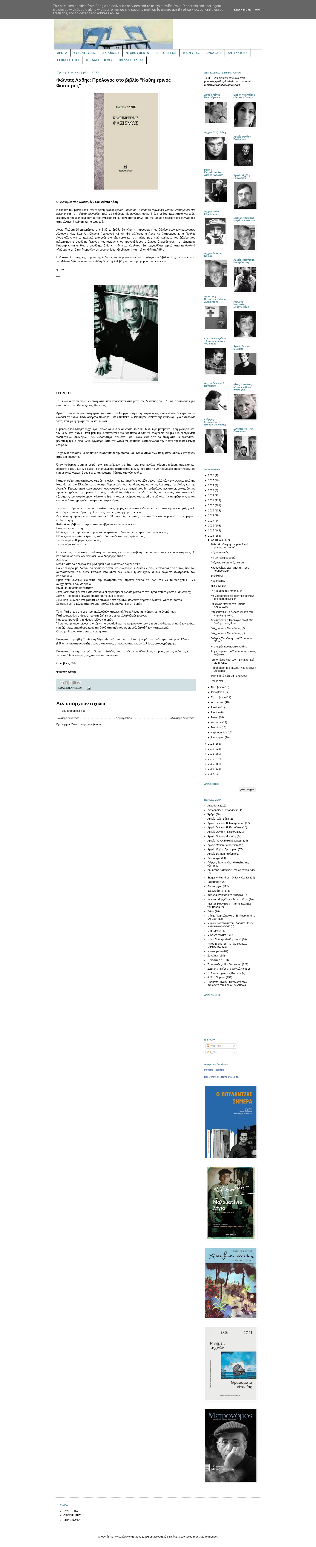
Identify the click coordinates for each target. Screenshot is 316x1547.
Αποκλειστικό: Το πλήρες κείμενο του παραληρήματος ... (232, 614)
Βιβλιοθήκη (214, 858)
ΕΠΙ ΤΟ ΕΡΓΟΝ (165, 53)
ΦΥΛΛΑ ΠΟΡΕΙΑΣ (131, 60)
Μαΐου (215, 717)
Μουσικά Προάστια (214, 1069)
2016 (211, 525)
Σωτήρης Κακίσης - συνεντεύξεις (225, 968)
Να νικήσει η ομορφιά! (223, 557)
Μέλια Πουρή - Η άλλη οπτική (224, 939)
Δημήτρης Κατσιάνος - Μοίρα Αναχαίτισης (231, 870)
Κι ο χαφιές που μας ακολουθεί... (229, 646)
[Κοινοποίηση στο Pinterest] (79, 683)
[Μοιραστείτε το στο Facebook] (74, 683)
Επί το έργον (76, 688)
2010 (211, 758)
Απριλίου (216, 722)
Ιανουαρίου (218, 737)
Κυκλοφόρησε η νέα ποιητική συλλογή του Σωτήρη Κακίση (233, 597)
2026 (211, 475)
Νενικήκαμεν (218, 580)
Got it (259, 9)
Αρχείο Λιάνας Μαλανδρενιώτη (224, 840)
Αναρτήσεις (216, 1045)
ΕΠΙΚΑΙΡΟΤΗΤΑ (68, 60)
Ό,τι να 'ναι (217, 680)
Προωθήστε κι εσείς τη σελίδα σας (221, 1077)
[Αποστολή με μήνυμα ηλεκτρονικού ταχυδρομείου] (62, 683)
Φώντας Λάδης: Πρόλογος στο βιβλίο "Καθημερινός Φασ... (232, 622)
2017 (211, 520)
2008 (211, 768)
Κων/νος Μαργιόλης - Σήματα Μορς (227, 899)
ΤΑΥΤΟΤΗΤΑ (70, 1511)
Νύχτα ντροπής (220, 552)
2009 (211, 763)
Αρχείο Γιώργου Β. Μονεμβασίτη (225, 823)
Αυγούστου (218, 702)
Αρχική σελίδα (124, 718)
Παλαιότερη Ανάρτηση (181, 718)
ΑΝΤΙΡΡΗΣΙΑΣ (237, 53)
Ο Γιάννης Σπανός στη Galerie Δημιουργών (228, 606)
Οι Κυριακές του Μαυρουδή (226, 590)
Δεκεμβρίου (218, 540)
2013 (211, 743)
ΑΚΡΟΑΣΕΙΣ (110, 53)
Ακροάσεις (213, 805)
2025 (211, 480)
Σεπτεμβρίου (218, 697)
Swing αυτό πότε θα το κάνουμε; (229, 675)
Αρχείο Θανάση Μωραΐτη (221, 836)
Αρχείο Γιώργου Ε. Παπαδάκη (224, 827)
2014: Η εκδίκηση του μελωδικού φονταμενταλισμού (230, 546)
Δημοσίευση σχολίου (74, 710)
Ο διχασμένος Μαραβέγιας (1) (228, 633)
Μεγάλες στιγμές (216, 934)
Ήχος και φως (219, 585)
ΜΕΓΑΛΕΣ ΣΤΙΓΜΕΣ (99, 60)
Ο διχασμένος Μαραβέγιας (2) (228, 628)
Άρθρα (211, 814)
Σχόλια (213, 1052)
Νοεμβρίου (217, 687)
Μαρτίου (216, 727)
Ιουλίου (215, 707)
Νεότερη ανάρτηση (68, 718)
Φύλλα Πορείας (216, 977)
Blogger (212, 1536)
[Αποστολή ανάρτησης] (88, 688)
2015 (211, 530)
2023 (211, 490)
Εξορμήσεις (214, 881)
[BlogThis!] (66, 683)
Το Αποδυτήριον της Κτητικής (224, 973)
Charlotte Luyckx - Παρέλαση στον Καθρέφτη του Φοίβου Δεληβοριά (227, 984)
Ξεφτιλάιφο (217, 575)
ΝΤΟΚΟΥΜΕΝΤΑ (137, 53)
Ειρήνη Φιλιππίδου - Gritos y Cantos (228, 877)
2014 (211, 535)
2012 (211, 748)
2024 (211, 485)
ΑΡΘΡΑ (62, 53)
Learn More (242, 9)
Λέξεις (210, 911)
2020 (211, 505)
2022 (211, 495)
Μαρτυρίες (213, 930)
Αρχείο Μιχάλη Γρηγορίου (222, 849)
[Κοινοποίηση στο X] (70, 683)
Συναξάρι (212, 955)
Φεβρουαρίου (219, 732)
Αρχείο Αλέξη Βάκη (218, 818)
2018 (211, 515)
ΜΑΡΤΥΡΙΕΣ (191, 53)
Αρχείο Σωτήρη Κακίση (220, 853)
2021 (211, 500)
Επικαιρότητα (215, 890)
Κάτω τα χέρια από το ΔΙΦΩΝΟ (225, 895)
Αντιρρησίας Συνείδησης (221, 810)
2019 (211, 510)
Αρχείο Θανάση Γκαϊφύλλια (223, 831)
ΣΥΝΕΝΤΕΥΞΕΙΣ (85, 53)
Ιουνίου (215, 712)
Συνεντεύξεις (214, 960)
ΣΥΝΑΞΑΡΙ (213, 53)
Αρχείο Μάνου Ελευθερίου (222, 845)
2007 (211, 774)
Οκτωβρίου (218, 692)
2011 (211, 753)
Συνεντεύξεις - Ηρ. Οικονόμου (224, 964)
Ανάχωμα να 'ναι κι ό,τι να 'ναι (227, 562)
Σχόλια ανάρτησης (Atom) (86, 724)
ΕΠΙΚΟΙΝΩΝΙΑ (71, 1519)
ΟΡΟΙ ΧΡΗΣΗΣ (72, 1515)
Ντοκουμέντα (215, 951)
